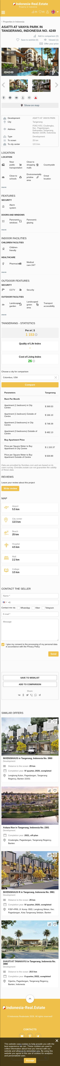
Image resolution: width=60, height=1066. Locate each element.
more (3, 187)
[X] (27, 695)
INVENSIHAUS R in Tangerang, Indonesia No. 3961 (28, 892)
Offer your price (51, 43)
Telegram (49, 607)
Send (53, 654)
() (36, 12)
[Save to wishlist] (55, 721)
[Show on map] (3, 97)
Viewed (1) (54, 40)
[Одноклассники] (23, 695)
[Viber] (31, 695)
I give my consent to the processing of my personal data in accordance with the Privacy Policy (31, 645)
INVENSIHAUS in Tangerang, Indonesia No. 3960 (27, 758)
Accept (30, 1060)
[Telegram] (39, 695)
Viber (37, 607)
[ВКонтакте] (19, 695)
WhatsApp (25, 607)
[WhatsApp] (35, 695)
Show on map (31, 105)
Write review (10, 488)
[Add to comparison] (49, 721)
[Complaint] (35, 97)
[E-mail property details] (16, 97)
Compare (30, 385)
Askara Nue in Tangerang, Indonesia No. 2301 (26, 827)
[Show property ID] (29, 97)
